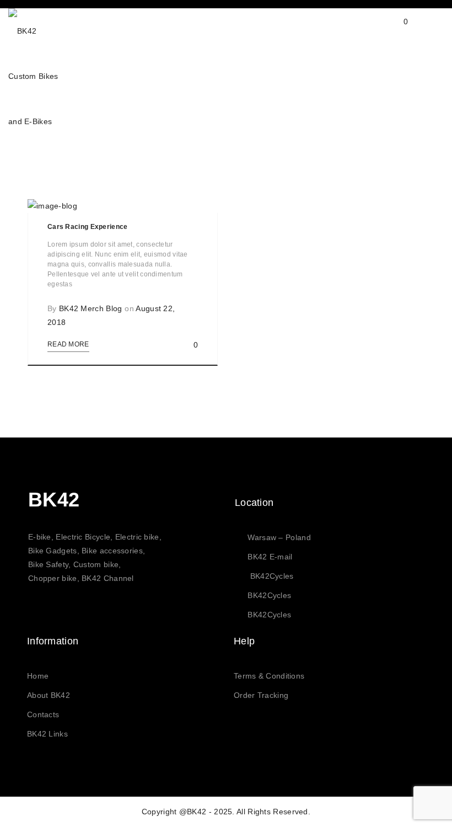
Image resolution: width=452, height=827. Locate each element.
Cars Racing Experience (87, 227)
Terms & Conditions (269, 675)
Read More (68, 344)
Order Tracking (261, 695)
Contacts (43, 714)
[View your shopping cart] (395, 30)
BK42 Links (47, 733)
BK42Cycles (272, 576)
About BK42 (48, 695)
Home (38, 675)
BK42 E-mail (269, 556)
